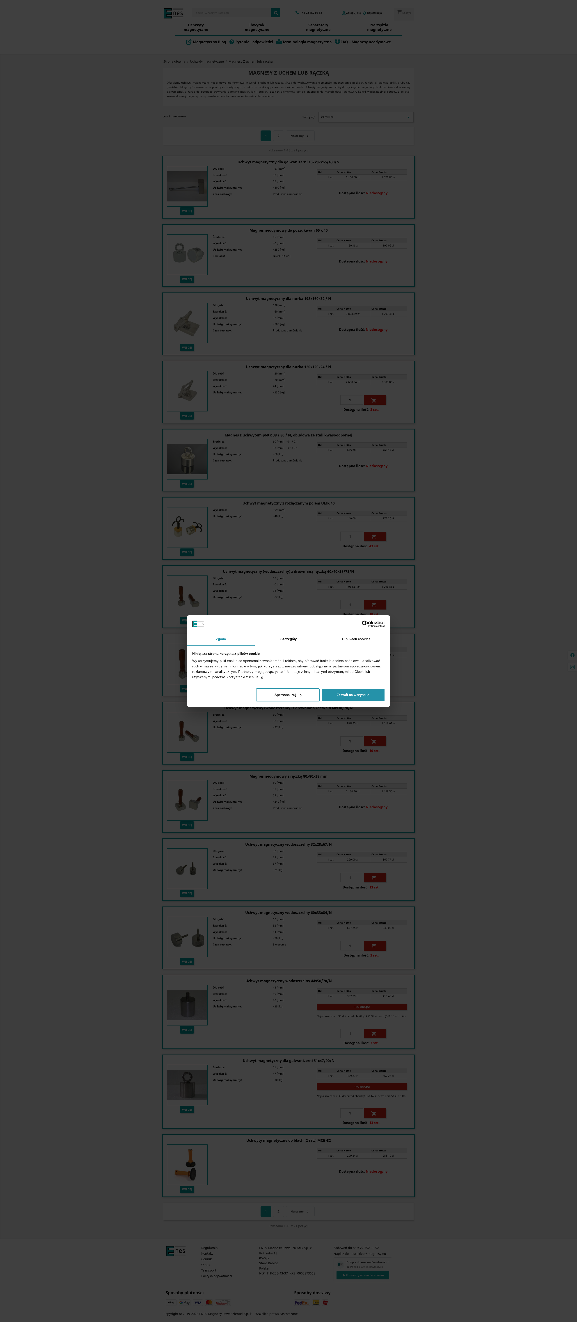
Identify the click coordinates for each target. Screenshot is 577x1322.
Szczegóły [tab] (288, 639)
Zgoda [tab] (221, 639)
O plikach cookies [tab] (356, 639)
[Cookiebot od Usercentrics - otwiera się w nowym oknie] (365, 624)
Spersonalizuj (285, 695)
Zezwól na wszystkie (353, 695)
